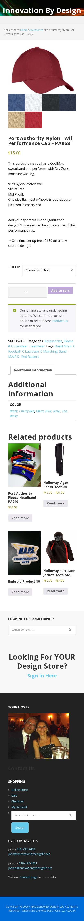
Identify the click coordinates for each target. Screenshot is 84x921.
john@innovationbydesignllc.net (29, 854)
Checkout (17, 801)
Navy (56, 411)
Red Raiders (30, 356)
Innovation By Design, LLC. (47, 906)
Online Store (19, 790)
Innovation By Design (42, 10)
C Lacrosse (30, 351)
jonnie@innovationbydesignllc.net (30, 868)
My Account (19, 807)
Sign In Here (42, 675)
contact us (60, 321)
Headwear (37, 346)
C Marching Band (53, 351)
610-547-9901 (28, 863)
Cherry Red (26, 411)
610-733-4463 (26, 849)
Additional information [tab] (33, 370)
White (14, 416)
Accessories (36, 30)
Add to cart (60, 290)
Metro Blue (44, 411)
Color (14, 267)
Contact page (28, 877)
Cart (14, 795)
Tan (64, 411)
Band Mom (63, 346)
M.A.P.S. (14, 356)
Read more (20, 518)
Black (14, 411)
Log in (71, 910)
